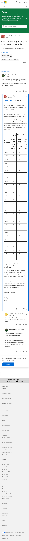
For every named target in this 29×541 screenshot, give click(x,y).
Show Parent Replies (5, 71)
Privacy (16, 534)
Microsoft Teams (5, 474)
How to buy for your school (7, 447)
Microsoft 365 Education (6, 444)
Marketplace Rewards (6, 501)
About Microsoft (5, 513)
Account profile (5, 413)
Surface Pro (4, 388)
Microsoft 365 (4, 469)
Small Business (4, 479)
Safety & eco (4, 537)
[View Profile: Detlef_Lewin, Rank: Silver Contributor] (3, 75)
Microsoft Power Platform (6, 471)
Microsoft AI (4, 461)
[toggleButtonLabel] (27, 6)
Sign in (8, 364)
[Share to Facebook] (9, 381)
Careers (3, 510)
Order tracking (4, 422)
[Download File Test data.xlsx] (11, 56)
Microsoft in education (6, 437)
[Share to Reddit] (14, 381)
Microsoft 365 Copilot (6, 476)
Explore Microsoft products (7, 403)
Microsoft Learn (5, 491)
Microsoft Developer (6, 488)
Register (21, 2)
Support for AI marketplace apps (8, 493)
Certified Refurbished (6, 425)
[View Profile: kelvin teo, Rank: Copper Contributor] (3, 36)
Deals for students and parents (7, 452)
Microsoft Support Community (10, 20)
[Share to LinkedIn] (7, 381)
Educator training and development (8, 449)
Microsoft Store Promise (6, 427)
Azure (3, 486)
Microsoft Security (5, 464)
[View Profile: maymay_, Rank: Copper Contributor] (6, 314)
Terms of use (12, 535)
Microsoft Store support (6, 418)
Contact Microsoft (10, 534)
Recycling (10, 537)
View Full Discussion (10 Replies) (9, 69)
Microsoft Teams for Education (7, 442)
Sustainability (4, 528)
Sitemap (3, 534)
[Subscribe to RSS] (19, 381)
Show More (5, 52)
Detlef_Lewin (8, 75)
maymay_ (11, 313)
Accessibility (4, 525)
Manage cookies (5, 535)
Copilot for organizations (6, 396)
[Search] (16, 2)
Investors (3, 520)
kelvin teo (8, 35)
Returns (3, 420)
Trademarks (18, 535)
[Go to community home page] (5, 2)
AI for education (5, 454)
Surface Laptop (4, 391)
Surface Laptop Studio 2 (6, 393)
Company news (5, 515)
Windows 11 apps (5, 405)
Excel (4, 6)
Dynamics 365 (4, 466)
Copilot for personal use (6, 398)
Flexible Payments (5, 430)
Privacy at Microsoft (5, 518)
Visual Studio (4, 503)
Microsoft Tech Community (7, 496)
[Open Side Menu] (2, 2)
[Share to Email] (22, 381)
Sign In (25, 2)
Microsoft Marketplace (6, 498)
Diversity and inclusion (6, 523)
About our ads (16, 537)
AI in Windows (4, 401)
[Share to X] (12, 381)
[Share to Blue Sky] (17, 381)
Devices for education (6, 439)
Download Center (5, 415)
